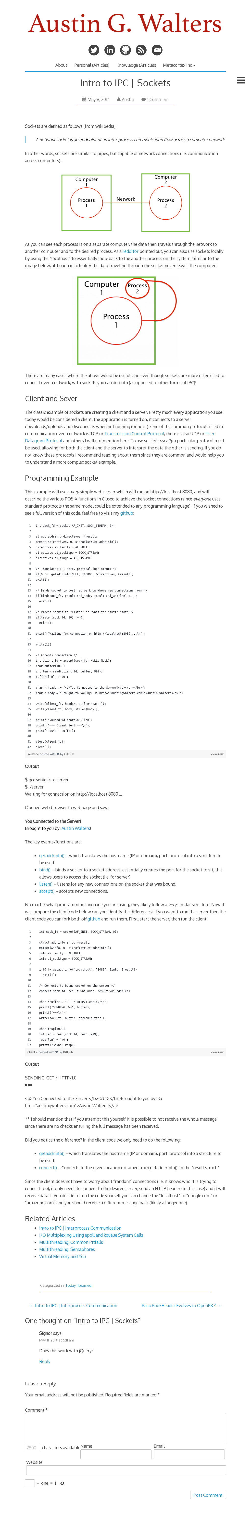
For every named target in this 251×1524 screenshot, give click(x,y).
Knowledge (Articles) (136, 65)
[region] (125, 636)
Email (159, 1446)
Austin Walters (76, 828)
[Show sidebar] (241, 80)
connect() (48, 1167)
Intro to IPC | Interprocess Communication (80, 1228)
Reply (44, 1361)
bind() (44, 869)
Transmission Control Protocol (134, 433)
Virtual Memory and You (62, 1256)
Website (34, 1462)
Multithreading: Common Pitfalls (71, 1242)
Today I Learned (78, 1285)
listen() (46, 884)
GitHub (69, 754)
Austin (128, 99)
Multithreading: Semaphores (67, 1249)
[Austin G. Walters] (125, 36)
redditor (130, 251)
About (61, 65)
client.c (32, 1052)
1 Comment (158, 99)
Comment (36, 1410)
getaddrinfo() (51, 855)
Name (86, 1446)
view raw (217, 754)
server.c (33, 754)
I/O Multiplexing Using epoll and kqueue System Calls (91, 1235)
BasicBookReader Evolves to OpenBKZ (179, 1305)
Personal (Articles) (91, 65)
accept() (46, 891)
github (126, 513)
